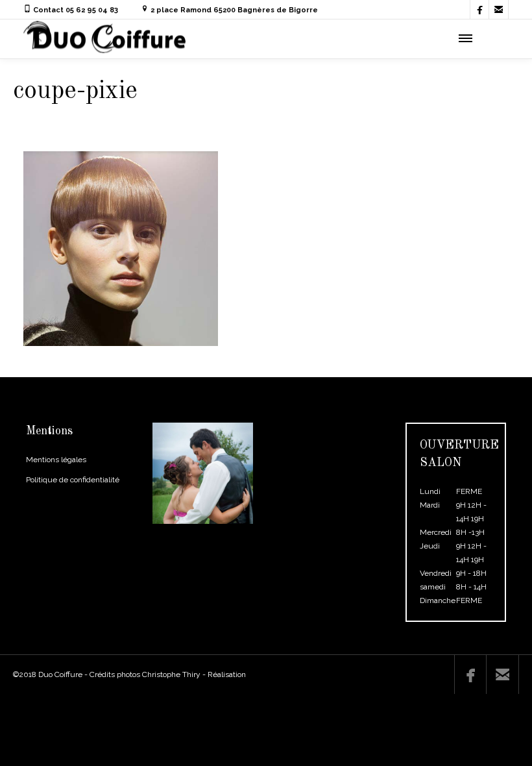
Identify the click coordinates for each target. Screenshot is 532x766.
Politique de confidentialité (72, 479)
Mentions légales (56, 459)
